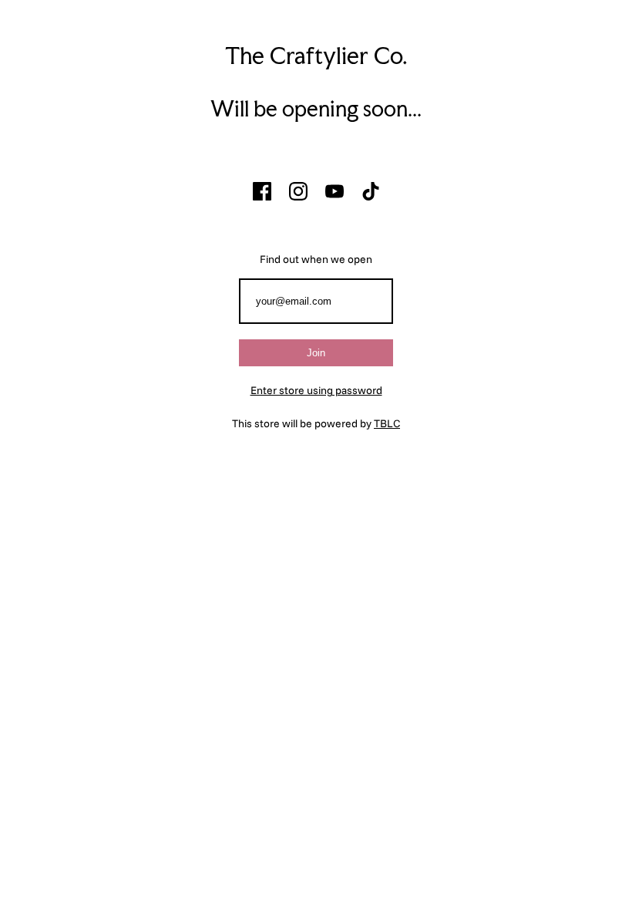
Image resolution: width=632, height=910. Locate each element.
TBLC (387, 423)
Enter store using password (316, 390)
